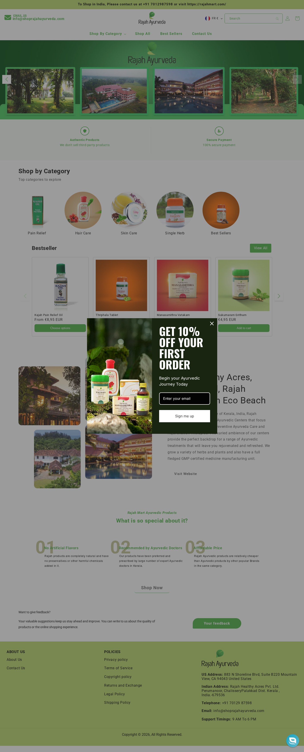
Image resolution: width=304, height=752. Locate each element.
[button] (292, 740)
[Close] (212, 323)
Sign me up (184, 416)
